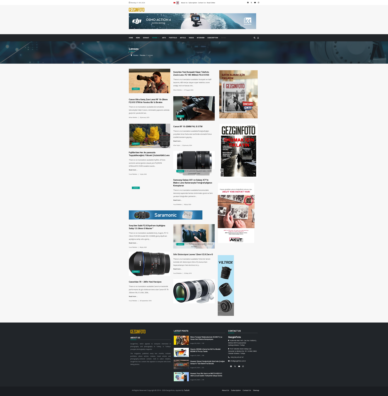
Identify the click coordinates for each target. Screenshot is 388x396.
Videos (191, 38)
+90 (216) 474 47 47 (237, 357)
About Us (184, 3)
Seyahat (146, 38)
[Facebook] (248, 3)
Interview (200, 38)
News (138, 38)
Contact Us (202, 3)
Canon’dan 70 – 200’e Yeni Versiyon (145, 282)
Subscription (193, 3)
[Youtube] (255, 3)
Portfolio (173, 38)
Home (131, 38)
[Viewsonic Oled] (191, 215)
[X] (234, 365)
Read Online (211, 3)
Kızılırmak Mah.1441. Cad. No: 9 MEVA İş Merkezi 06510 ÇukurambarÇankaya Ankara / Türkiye (242, 343)
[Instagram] (258, 3)
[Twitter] (251, 3)
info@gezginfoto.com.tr (238, 361)
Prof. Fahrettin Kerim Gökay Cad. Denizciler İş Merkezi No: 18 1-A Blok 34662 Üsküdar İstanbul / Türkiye (242, 351)
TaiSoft (186, 390)
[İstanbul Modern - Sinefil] (194, 21)
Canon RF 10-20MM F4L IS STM (187, 126)
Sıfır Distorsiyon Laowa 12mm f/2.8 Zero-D (193, 254)
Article (183, 38)
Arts (164, 38)
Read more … (177, 141)
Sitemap (256, 390)
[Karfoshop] (238, 285)
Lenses (135, 89)
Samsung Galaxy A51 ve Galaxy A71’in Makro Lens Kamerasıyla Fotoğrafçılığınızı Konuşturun (192, 183)
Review (154, 38)
